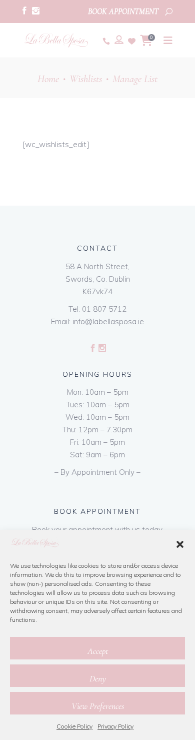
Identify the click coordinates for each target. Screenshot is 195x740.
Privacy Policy (116, 726)
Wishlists (86, 79)
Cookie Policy (74, 726)
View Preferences (98, 705)
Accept (98, 650)
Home (48, 79)
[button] (180, 544)
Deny (98, 678)
